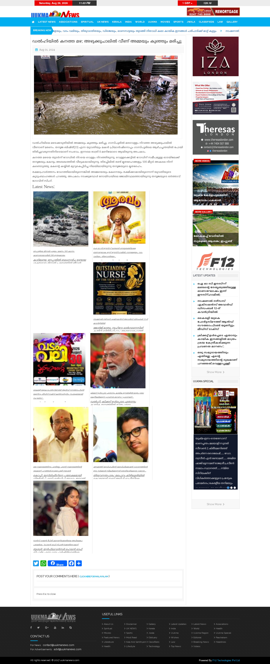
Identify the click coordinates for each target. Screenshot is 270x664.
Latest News (46, 21)
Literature (109, 642)
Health (219, 628)
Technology (154, 646)
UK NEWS (103, 21)
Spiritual (87, 21)
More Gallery (203, 211)
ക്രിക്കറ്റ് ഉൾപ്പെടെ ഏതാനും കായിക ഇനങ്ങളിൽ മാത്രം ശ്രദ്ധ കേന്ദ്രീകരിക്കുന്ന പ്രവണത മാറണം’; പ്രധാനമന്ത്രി (217, 343)
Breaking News (201, 642)
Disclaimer (131, 624)
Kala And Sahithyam (136, 642)
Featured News (111, 637)
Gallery (231, 21)
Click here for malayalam (93, 576)
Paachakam (221, 637)
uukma (152, 21)
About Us (108, 624)
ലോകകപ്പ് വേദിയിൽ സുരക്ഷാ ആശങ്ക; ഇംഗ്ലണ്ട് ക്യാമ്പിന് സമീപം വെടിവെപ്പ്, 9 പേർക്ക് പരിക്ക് (215, 240)
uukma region (200, 633)
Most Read (131, 637)
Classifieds (206, 21)
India (128, 21)
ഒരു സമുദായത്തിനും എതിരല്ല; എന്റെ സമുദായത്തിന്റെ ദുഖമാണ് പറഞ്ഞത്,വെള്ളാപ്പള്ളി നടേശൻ (217, 360)
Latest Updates (178, 624)
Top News (176, 646)
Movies (165, 21)
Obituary (153, 637)
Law (220, 21)
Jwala (191, 21)
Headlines (221, 642)
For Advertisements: (41, 649)
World (140, 21)
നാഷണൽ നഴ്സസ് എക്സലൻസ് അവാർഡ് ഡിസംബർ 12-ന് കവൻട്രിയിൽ (215, 307)
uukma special (203, 381)
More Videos (202, 160)
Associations (68, 21)
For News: (35, 645)
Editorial (197, 637)
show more (214, 372)
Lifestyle (130, 646)
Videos (196, 646)
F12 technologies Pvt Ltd (226, 660)
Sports (178, 21)
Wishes (175, 637)
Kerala (117, 21)
